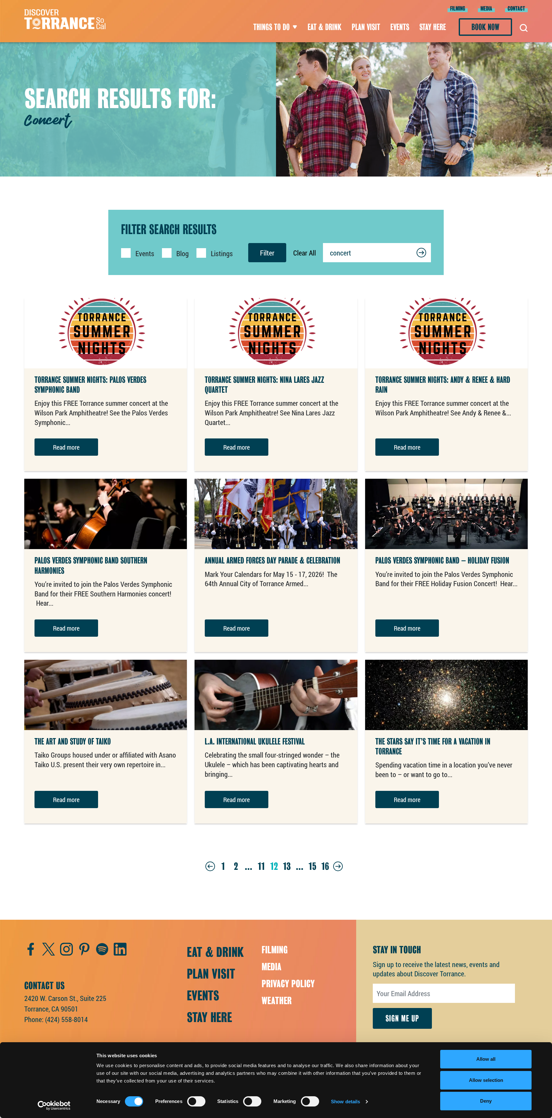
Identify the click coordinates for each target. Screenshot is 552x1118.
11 (261, 866)
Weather (277, 1000)
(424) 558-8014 (66, 1019)
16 (325, 866)
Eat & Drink (324, 27)
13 (287, 866)
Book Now (485, 27)
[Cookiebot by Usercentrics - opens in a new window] (54, 1105)
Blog (182, 253)
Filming (457, 8)
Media (486, 8)
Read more (66, 447)
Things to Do (271, 27)
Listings (222, 253)
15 (312, 866)
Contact (516, 8)
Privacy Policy (288, 983)
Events (399, 27)
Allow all (485, 1059)
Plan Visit (366, 27)
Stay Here (432, 27)
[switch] (196, 1101)
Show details (345, 1101)
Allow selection (486, 1080)
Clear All (304, 252)
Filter (267, 252)
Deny (486, 1101)
